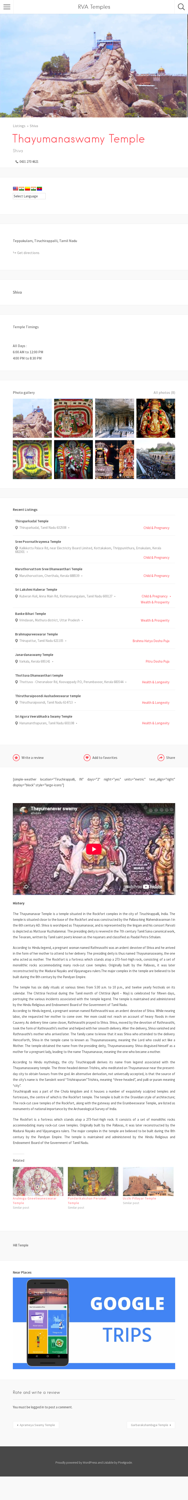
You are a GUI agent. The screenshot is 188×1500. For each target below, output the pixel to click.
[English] (15, 189)
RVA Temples (94, 6)
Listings (19, 125)
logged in (37, 1407)
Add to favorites (104, 757)
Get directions (28, 252)
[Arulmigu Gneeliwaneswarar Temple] (38, 1181)
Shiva (34, 125)
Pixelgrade (125, 1462)
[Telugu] (39, 189)
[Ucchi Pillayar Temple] (148, 1181)
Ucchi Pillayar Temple (139, 1198)
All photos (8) (164, 392)
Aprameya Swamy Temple (37, 1425)
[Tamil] (33, 189)
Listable (108, 1462)
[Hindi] (21, 189)
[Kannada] (27, 189)
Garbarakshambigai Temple (149, 1425)
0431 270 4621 (29, 161)
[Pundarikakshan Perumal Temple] (93, 1181)
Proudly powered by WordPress (76, 1462)
